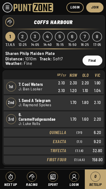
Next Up (10, 184)
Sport (53, 184)
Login (75, 7)
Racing (32, 184)
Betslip (95, 180)
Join (94, 7)
